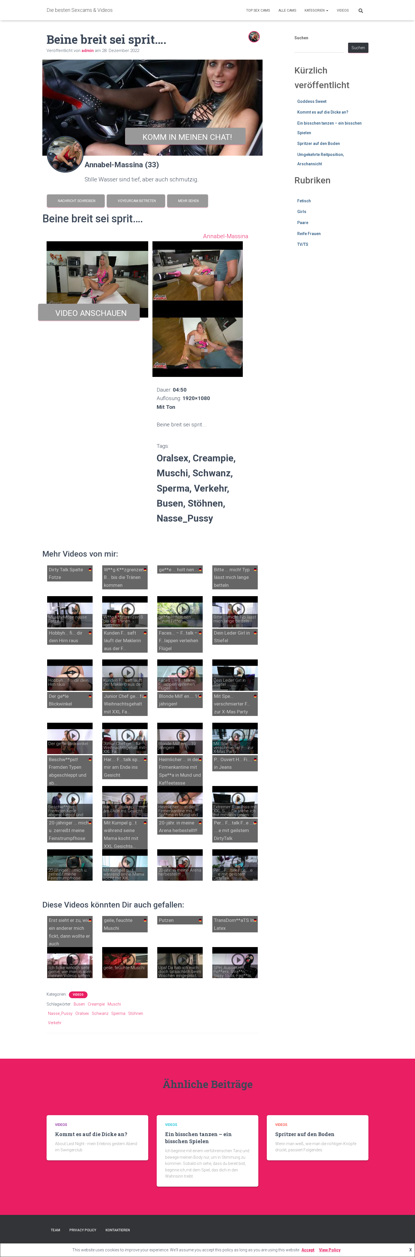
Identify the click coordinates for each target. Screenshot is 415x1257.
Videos (343, 10)
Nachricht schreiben (75, 201)
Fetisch (304, 201)
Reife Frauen (309, 233)
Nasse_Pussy (60, 1013)
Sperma (118, 1013)
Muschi (114, 1004)
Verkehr (55, 1023)
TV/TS (302, 244)
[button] (327, 10)
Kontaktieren (118, 1230)
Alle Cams (287, 10)
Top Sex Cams (258, 10)
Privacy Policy (82, 1230)
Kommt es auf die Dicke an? (322, 112)
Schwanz (100, 1013)
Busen (79, 1004)
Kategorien (315, 10)
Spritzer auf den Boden (318, 143)
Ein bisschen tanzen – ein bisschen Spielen (198, 1138)
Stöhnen (135, 1013)
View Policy (329, 1250)
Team (55, 1230)
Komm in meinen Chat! (185, 137)
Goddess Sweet (311, 101)
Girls (301, 211)
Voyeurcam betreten (136, 201)
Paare (302, 222)
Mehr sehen (187, 201)
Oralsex (82, 1013)
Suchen (301, 38)
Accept (308, 1250)
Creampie (96, 1004)
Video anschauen (89, 313)
